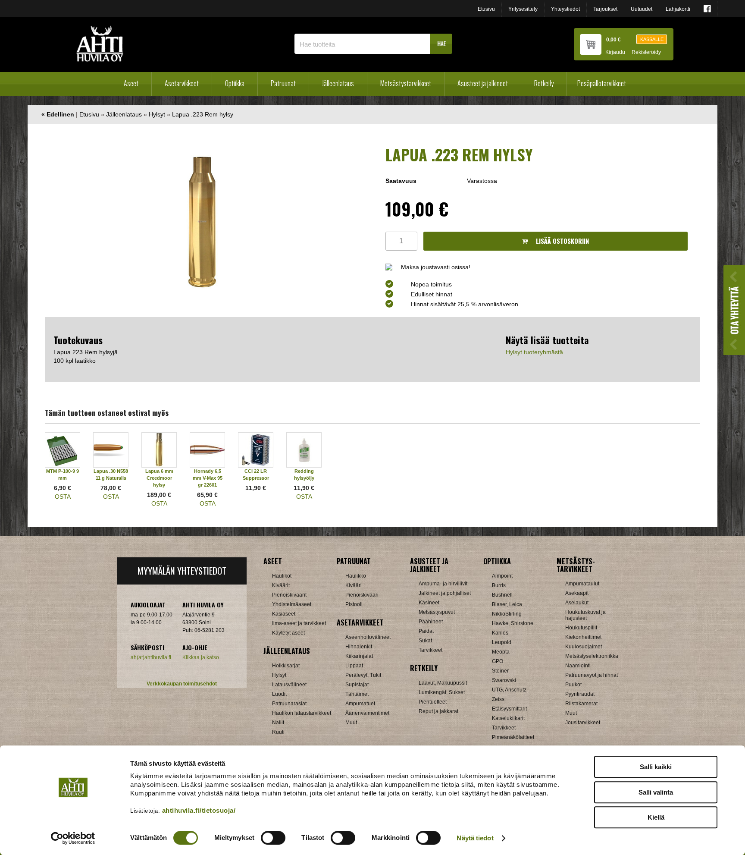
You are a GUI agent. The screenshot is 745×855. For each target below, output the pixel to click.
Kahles (500, 633)
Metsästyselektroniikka (591, 656)
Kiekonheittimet (583, 637)
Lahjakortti (678, 9)
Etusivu (486, 9)
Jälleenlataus (338, 83)
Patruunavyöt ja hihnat (591, 675)
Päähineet (431, 622)
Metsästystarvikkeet (405, 83)
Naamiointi (578, 666)
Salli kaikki (656, 766)
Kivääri (353, 585)
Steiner (500, 671)
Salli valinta (656, 792)
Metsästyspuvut (437, 612)
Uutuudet (641, 9)
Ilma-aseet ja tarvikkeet (299, 623)
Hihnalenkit (358, 647)
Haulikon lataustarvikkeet (301, 713)
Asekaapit (576, 593)
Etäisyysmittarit (509, 709)
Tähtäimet (357, 694)
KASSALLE (652, 39)
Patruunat (283, 83)
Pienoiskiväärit (289, 595)
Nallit (278, 723)
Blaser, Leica (507, 604)
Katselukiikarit (508, 718)
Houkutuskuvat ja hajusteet (585, 615)
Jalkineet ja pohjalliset (445, 593)
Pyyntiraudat (580, 694)
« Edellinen (57, 114)
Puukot (573, 685)
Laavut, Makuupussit (443, 683)
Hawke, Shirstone (512, 623)
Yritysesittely (523, 9)
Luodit (279, 694)
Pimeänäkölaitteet (513, 737)
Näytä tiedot (475, 838)
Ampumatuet (360, 704)
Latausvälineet (289, 685)
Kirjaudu (615, 52)
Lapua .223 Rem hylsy (202, 114)
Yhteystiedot (565, 9)
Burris (499, 585)
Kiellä (656, 817)
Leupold (501, 642)
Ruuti (278, 732)
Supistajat (357, 685)
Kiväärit (281, 585)
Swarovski (504, 680)
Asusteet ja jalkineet (482, 83)
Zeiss (498, 699)
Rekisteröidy (646, 52)
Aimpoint (502, 576)
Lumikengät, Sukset (442, 692)
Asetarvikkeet (182, 83)
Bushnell (502, 595)
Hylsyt (157, 114)
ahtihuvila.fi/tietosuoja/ (199, 810)
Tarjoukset (605, 9)
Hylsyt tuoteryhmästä (534, 352)
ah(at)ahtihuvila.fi (151, 657)
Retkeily (544, 83)
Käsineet (429, 603)
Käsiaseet (283, 614)
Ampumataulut (582, 584)
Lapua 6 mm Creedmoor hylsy (159, 477)
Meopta (501, 652)
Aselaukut (576, 603)
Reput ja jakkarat (438, 711)
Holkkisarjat (286, 666)
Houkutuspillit (581, 628)
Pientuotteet (433, 702)
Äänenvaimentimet (367, 713)
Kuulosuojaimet (583, 647)
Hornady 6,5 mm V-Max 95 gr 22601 (207, 477)
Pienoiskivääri (362, 595)
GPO (497, 661)
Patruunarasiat (289, 704)
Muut (351, 723)
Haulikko (355, 576)
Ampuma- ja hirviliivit (443, 584)
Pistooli (354, 604)
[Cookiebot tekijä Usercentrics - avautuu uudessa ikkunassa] (73, 838)
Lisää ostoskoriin (561, 240)
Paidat (426, 631)
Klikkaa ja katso (200, 657)
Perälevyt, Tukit (363, 675)
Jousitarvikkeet (582, 723)
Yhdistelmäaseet (291, 604)
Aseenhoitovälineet (368, 637)
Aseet (131, 83)
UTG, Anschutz (509, 690)
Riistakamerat (581, 704)
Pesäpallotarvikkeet (601, 83)
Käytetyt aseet (288, 633)
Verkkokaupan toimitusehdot (182, 684)
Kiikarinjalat (359, 656)
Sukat (425, 641)
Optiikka (234, 83)
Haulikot (281, 576)
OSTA (63, 496)
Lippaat (354, 666)
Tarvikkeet (430, 650)
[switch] (273, 838)
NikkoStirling (507, 614)
